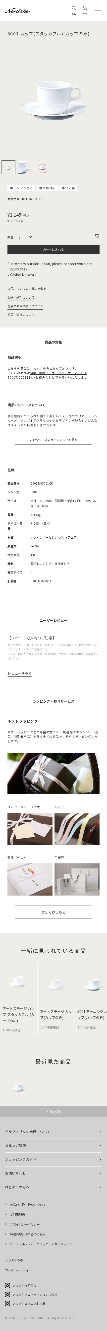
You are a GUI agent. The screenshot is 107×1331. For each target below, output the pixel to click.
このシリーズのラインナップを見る (53, 439)
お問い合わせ (15, 1173)
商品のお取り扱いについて (25, 306)
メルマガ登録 (15, 1145)
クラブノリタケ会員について (27, 1131)
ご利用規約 (17, 1214)
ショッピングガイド (20, 1159)
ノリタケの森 (14, 1260)
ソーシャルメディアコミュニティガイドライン (41, 1244)
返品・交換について (20, 314)
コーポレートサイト (18, 1270)
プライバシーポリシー (25, 1224)
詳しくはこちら (53, 912)
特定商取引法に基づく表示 (28, 1234)
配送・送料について (20, 297)
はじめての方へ (17, 1186)
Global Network (23, 274)
